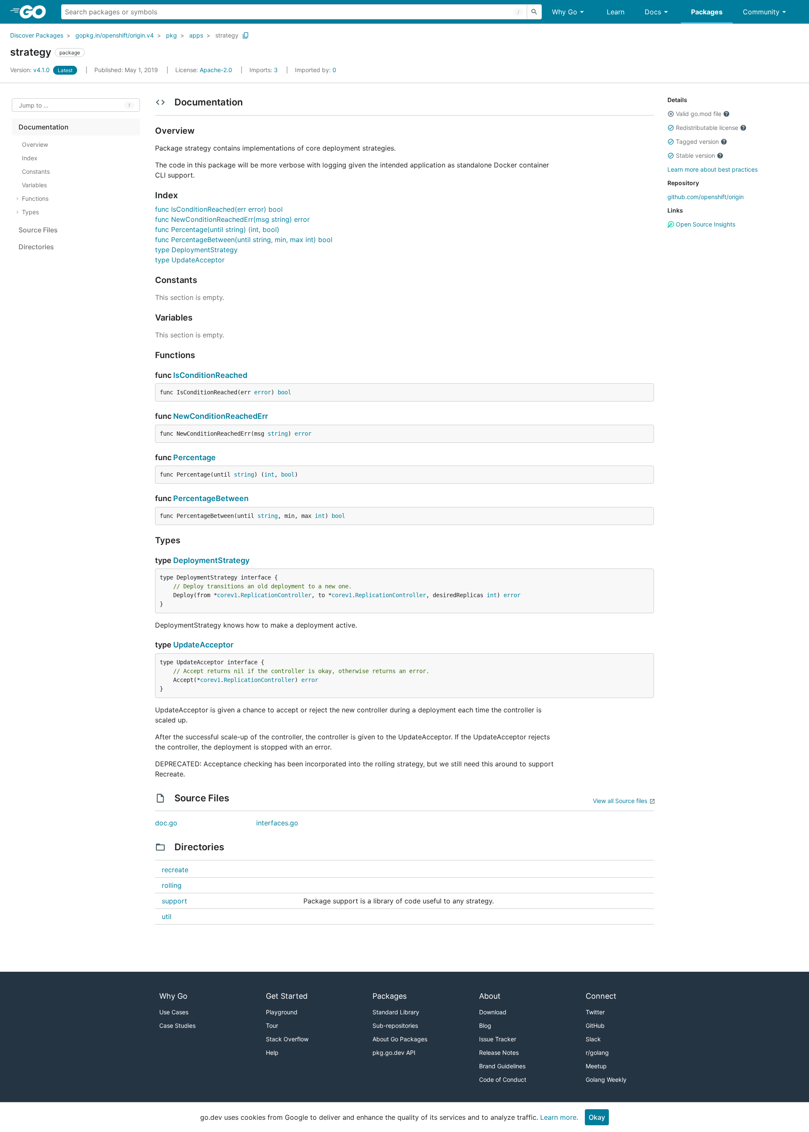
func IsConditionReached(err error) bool (219, 209)
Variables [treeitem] (34, 185)
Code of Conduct (502, 1079)
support (174, 901)
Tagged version (697, 141)
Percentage (194, 457)
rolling (172, 885)
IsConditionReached (210, 375)
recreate (175, 869)
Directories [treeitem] (36, 247)
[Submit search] (534, 11)
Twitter (595, 1012)
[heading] (35, 12)
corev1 (227, 595)
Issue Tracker (497, 1039)
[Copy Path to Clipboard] (245, 35)
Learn (615, 12)
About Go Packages (399, 1039)
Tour (272, 1025)
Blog (485, 1025)
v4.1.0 (30, 69)
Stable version (695, 155)
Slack (593, 1039)
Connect (601, 996)
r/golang (597, 1052)
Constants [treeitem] (36, 171)
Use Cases (173, 1012)
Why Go (564, 12)
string (278, 433)
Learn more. (559, 1117)
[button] (670, 114)
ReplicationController (276, 595)
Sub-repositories (395, 1025)
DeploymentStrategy (211, 560)
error (262, 392)
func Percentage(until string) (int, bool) (217, 229)
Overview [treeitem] (35, 144)
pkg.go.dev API (393, 1052)
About (490, 996)
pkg (171, 35)
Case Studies (177, 1025)
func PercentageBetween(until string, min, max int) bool (243, 239)
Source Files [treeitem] (38, 230)
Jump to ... (33, 105)
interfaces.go (277, 823)
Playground (281, 1012)
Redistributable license (707, 127)
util (166, 916)
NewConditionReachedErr (220, 416)
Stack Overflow (287, 1039)
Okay (597, 1117)
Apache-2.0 (216, 69)
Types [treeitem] (30, 212)
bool (284, 392)
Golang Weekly (606, 1079)
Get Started (287, 996)
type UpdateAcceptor (190, 260)
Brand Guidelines (502, 1066)
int (269, 474)
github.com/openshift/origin (705, 196)
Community (761, 12)
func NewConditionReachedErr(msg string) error (232, 219)
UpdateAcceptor (203, 644)
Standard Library (395, 1012)
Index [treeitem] (30, 158)
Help (272, 1052)
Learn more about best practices (712, 169)
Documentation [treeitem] (44, 127)
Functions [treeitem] (35, 198)
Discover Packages (36, 35)
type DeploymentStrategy (196, 249)
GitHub (595, 1025)
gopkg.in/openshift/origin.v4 (114, 35)
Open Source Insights (704, 224)
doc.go (166, 823)
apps (196, 35)
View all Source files (620, 800)
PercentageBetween (211, 498)
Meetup (596, 1066)
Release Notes (499, 1052)
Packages (707, 12)
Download (492, 1012)
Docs (653, 12)
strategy (226, 35)
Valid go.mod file (698, 113)
